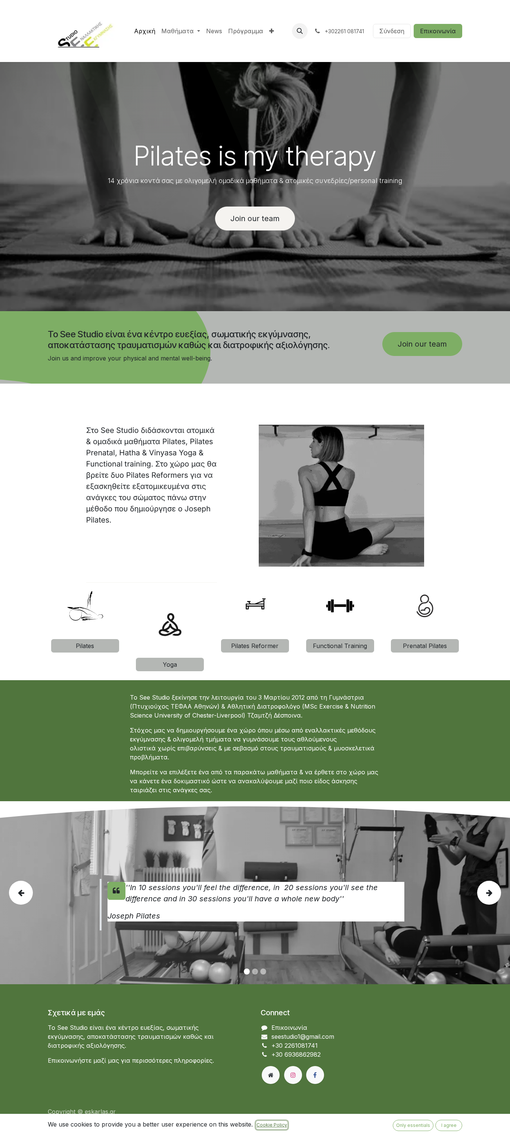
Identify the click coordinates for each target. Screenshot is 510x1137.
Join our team (255, 218)
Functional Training (340, 646)
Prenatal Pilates (425, 646)
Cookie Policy (271, 1125)
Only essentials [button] (413, 1125)
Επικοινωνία (438, 31)
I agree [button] (449, 1125)
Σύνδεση (391, 31)
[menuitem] (144, 31)
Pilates (85, 646)
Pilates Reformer (255, 646)
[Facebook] (315, 1075)
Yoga (170, 664)
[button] (300, 31)
